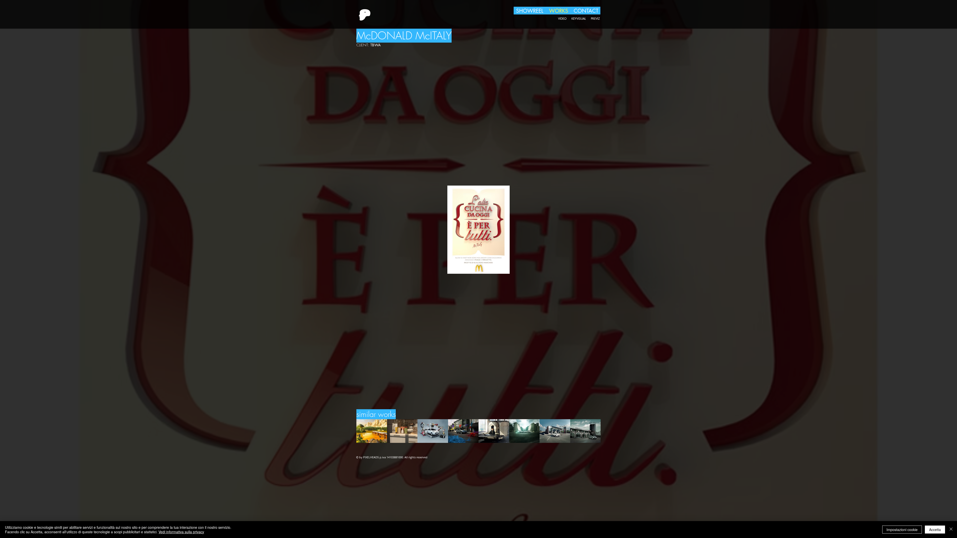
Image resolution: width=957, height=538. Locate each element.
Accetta (935, 529)
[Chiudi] (951, 529)
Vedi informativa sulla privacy (181, 531)
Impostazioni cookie (902, 529)
